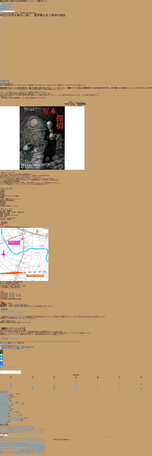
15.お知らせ (3, 413)
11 (32, 384)
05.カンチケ (3, 399)
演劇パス (33, 448)
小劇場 (17, 446)
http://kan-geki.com (22, 345)
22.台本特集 (3, 422)
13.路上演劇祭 (4, 410)
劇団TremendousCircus (32, 444)
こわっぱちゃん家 (20, 438)
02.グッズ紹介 (4, 395)
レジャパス (15, 442)
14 (97, 384)
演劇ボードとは (5, 5)
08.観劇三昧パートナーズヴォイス (10, 403)
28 (97, 388)
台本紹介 (3, 423)
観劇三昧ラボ (36, 451)
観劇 (18, 451)
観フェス (13, 451)
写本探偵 (3, 365)
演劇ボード (11, 4)
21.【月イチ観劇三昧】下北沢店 (10, 420)
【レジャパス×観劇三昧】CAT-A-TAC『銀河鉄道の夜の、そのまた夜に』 (23, 429)
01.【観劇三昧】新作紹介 (8, 7)
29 (119, 388)
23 (141, 386)
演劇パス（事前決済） (8, 311)
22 (119, 386)
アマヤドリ (13, 440)
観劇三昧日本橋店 (36, 453)
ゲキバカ (28, 440)
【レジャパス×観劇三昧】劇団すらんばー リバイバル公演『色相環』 (22, 432)
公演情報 (19, 444)
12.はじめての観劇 (6, 409)
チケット (6, 442)
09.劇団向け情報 (5, 405)
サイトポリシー (111, 436)
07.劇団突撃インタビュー (8, 402)
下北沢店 (7, 444)
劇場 (8, 446)
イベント (18, 440)
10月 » (6, 390)
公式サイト (4, 337)
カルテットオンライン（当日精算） (12, 312)
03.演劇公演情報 (5, 82)
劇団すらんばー (40, 444)
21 (97, 386)
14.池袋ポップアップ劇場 (8, 412)
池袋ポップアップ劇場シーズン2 (18, 448)
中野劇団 (13, 444)
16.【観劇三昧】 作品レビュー (9, 415)
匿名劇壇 (12, 446)
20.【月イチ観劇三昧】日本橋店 (10, 419)
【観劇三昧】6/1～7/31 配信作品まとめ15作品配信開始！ (18, 426)
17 (11, 386)
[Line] (76, 354)
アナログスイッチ (5, 440)
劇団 (25, 444)
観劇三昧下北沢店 (23, 453)
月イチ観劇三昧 (34, 446)
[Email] (76, 360)
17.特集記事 (3, 416)
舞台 (10, 451)
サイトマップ (4, 10)
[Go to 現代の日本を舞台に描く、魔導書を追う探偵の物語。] (42, 79)
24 (11, 388)
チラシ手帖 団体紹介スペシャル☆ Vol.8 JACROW (15, 430)
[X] (76, 352)
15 (119, 384)
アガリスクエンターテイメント (34, 438)
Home (1, 13)
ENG (13, 438)
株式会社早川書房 (7, 448)
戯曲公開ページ (5, 8)
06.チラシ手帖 (4, 400)
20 (76, 386)
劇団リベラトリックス (7, 367)
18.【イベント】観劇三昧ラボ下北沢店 (12, 417)
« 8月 (1, 390)
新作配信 (23, 446)
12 (54, 384)
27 (76, 388)
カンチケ (23, 440)
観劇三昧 (24, 450)
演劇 (28, 448)
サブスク (34, 440)
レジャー (23, 442)
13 (76, 384)
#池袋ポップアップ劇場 (6, 438)
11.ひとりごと (4, 407)
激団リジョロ (5, 451)
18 (32, 386)
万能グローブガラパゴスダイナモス (34, 442)
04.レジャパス (4, 398)
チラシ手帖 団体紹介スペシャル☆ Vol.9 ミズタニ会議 (17, 427)
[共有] (76, 363)
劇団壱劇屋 (3, 446)
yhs (15, 438)
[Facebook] (76, 357)
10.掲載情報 (3, 406)
